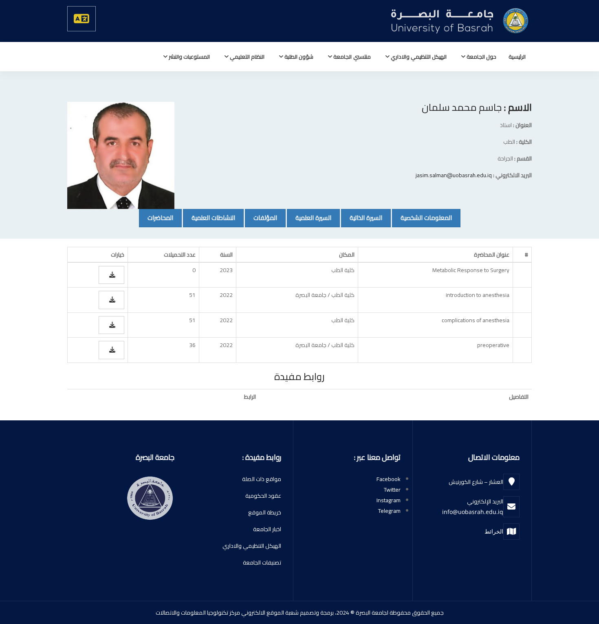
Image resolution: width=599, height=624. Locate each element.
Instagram (389, 500)
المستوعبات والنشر (188, 57)
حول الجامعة (480, 57)
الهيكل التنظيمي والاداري (418, 57)
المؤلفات (261, 217)
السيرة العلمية (309, 217)
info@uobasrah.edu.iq (472, 512)
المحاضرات (156, 217)
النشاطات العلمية (209, 217)
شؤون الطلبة (298, 57)
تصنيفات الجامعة (262, 562)
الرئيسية (517, 57)
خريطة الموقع (264, 512)
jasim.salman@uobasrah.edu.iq (454, 175)
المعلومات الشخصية (422, 217)
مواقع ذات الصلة (261, 479)
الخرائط (493, 531)
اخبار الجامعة (267, 529)
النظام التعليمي (246, 57)
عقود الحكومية (263, 495)
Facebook (389, 479)
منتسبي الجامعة (351, 57)
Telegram (389, 510)
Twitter (392, 489)
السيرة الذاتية (361, 217)
